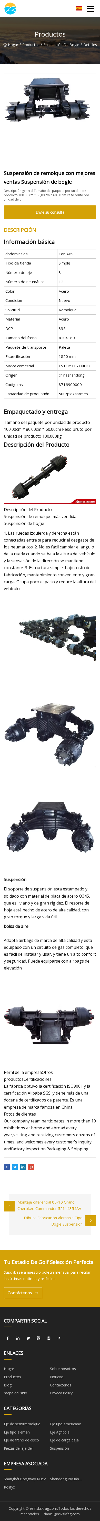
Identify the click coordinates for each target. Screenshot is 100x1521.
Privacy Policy (61, 1393)
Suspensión (59, 1448)
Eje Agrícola (59, 1432)
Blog (8, 1385)
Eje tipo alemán (17, 1432)
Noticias (57, 1376)
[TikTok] (59, 1338)
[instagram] (49, 1338)
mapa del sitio (15, 1393)
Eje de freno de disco (21, 1440)
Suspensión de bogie (61, 44)
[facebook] (8, 1338)
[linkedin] (18, 1338)
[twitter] (28, 1338)
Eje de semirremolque (22, 1423)
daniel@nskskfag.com (62, 1514)
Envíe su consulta (50, 212)
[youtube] (38, 1338)
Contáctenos (20, 1293)
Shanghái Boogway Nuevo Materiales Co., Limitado (26, 1479)
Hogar (13, 44)
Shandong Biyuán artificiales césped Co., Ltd (71, 1479)
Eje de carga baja (64, 1440)
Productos (30, 44)
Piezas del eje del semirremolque (18, 1449)
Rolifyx (9, 1487)
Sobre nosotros (63, 1368)
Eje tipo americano (65, 1423)
